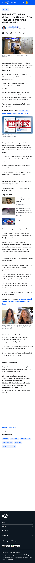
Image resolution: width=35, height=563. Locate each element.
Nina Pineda (12, 27)
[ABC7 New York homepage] (7, 2)
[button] (2, 2)
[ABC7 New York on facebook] (3, 541)
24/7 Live (13, 2)
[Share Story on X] (7, 33)
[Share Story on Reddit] (11, 33)
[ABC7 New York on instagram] (12, 541)
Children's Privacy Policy (7, 554)
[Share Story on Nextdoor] (15, 33)
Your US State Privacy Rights (21, 554)
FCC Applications (6, 557)
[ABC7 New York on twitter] (8, 541)
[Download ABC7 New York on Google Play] (15, 546)
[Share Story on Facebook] (3, 33)
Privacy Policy (5, 552)
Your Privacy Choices (15, 552)
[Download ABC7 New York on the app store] (6, 546)
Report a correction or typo (9, 427)
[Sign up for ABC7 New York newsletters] (16, 541)
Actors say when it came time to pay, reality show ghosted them (17, 301)
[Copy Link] (23, 33)
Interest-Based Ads (13, 555)
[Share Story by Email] (19, 33)
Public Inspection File (25, 555)
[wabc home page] (5, 516)
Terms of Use (5, 555)
